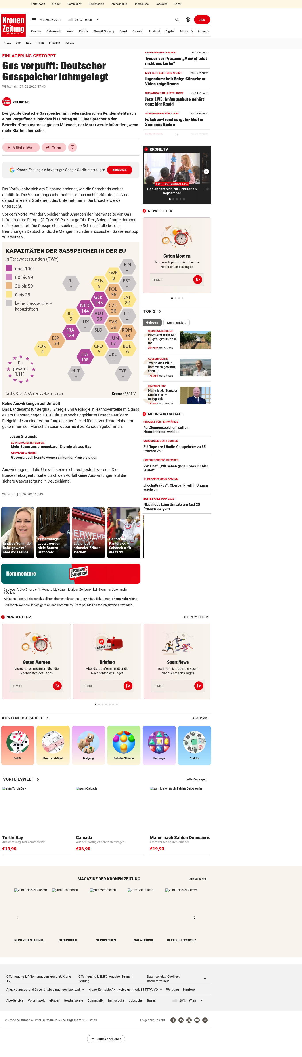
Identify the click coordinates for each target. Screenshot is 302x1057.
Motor (184, 31)
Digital (170, 31)
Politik (83, 31)
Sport (123, 31)
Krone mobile (119, 4)
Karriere (189, 989)
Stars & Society (103, 31)
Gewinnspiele (96, 4)
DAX (28, 43)
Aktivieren (119, 170)
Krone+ (36, 31)
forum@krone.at (109, 605)
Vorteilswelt (38, 4)
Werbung (172, 989)
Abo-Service (14, 1000)
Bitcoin (69, 43)
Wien (70, 31)
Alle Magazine (197, 878)
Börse (7, 43)
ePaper (56, 4)
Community (74, 4)
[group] (17, 532)
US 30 (40, 43)
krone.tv (203, 31)
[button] (192, 31)
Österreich (53, 31)
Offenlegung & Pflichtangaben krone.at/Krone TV (38, 979)
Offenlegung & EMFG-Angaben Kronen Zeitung (105, 979)
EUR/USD (54, 43)
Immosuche (141, 4)
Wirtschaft (10, 86)
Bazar (177, 4)
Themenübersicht (124, 599)
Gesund (137, 31)
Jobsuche (161, 4)
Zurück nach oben (106, 1039)
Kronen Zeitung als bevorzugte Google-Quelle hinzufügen (72, 170)
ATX (18, 43)
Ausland (154, 31)
